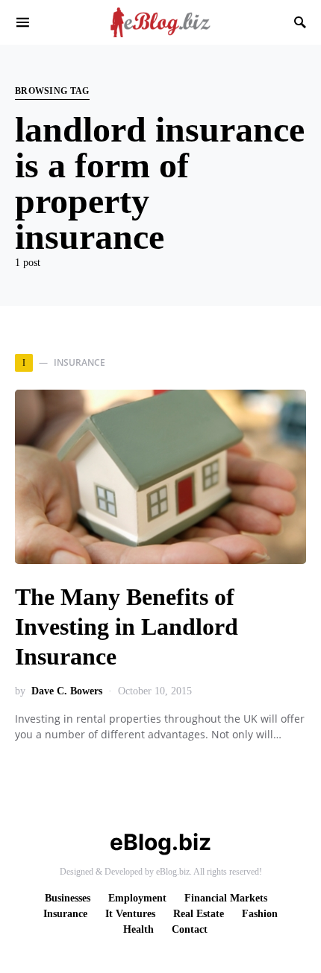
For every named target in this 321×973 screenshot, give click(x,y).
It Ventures (130, 913)
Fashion (260, 913)
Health (138, 929)
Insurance (65, 913)
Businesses (67, 898)
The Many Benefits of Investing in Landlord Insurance (126, 626)
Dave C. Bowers (66, 691)
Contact (190, 929)
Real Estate (198, 913)
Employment (137, 898)
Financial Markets (225, 898)
